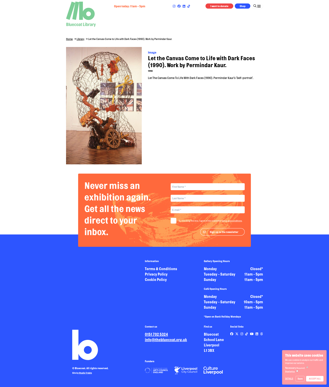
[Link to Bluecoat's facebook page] (179, 6)
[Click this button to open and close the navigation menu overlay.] (259, 5)
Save (300, 378)
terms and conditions (232, 220)
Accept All (315, 378)
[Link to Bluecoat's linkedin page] (184, 6)
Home (69, 39)
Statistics (290, 371)
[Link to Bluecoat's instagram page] (174, 6)
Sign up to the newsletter (224, 232)
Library (80, 39)
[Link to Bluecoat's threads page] (261, 334)
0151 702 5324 (156, 334)
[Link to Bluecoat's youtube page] (252, 334)
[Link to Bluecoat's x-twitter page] (237, 334)
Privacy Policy (156, 274)
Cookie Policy (156, 279)
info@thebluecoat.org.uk (166, 339)
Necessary (295, 367)
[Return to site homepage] (81, 14)
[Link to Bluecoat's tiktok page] (188, 6)
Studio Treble (85, 372)
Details (289, 378)
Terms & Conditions (161, 268)
